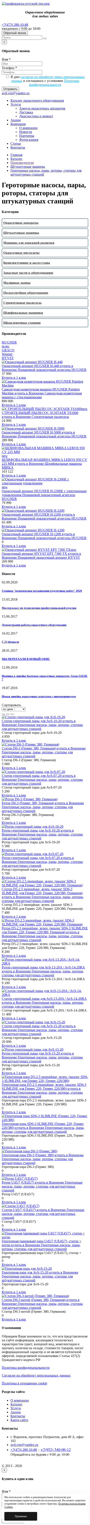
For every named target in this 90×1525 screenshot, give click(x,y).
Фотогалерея (28, 139)
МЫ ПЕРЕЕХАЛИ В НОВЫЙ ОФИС (26, 659)
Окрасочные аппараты (20, 222)
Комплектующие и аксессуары (26, 262)
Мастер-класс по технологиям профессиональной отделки (39, 608)
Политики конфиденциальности (54, 82)
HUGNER (9, 342)
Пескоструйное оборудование (25, 292)
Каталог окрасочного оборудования (37, 100)
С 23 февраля (10, 641)
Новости (25, 132)
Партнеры (26, 136)
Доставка (26, 112)
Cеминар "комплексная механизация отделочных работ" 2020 (42, 590)
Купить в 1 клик (14, 377)
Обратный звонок (14, 33)
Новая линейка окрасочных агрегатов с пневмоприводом (39, 696)
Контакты (17, 147)
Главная (16, 155)
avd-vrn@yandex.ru (15, 93)
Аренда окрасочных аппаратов (42, 108)
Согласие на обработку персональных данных (36, 1375)
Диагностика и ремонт (36, 116)
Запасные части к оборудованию (28, 272)
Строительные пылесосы (22, 302)
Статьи (15, 143)
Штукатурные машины (27, 166)
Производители (22, 162)
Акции (15, 120)
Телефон (9, 68)
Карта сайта (19, 1420)
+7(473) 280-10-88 (15, 25)
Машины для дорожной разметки (28, 242)
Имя (6, 59)
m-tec (5, 346)
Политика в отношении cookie (24, 1383)
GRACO (8, 350)
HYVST (8, 358)
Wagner (7, 354)
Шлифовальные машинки (23, 312)
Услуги (15, 104)
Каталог (16, 159)
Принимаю (21, 1516)
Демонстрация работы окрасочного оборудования (34, 624)
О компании (28, 128)
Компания (18, 124)
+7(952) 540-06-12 (56, 1449)
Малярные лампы (17, 282)
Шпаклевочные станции (22, 322)
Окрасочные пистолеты (21, 252)
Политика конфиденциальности (26, 1367)
